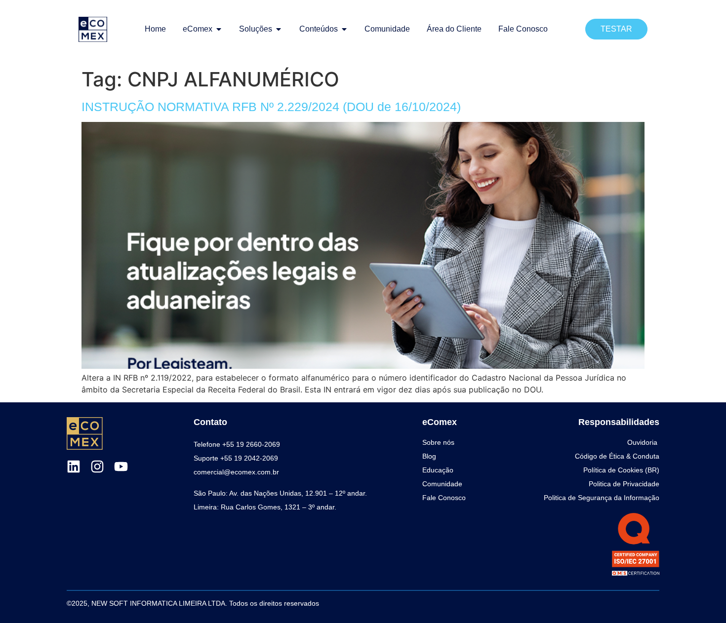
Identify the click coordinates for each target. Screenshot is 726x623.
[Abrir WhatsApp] (701, 598)
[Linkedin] (74, 466)
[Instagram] (97, 466)
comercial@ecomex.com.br (236, 472)
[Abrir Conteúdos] (344, 29)
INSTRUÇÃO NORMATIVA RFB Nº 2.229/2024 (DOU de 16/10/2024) (271, 107)
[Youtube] (121, 466)
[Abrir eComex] (219, 29)
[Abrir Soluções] (278, 29)
